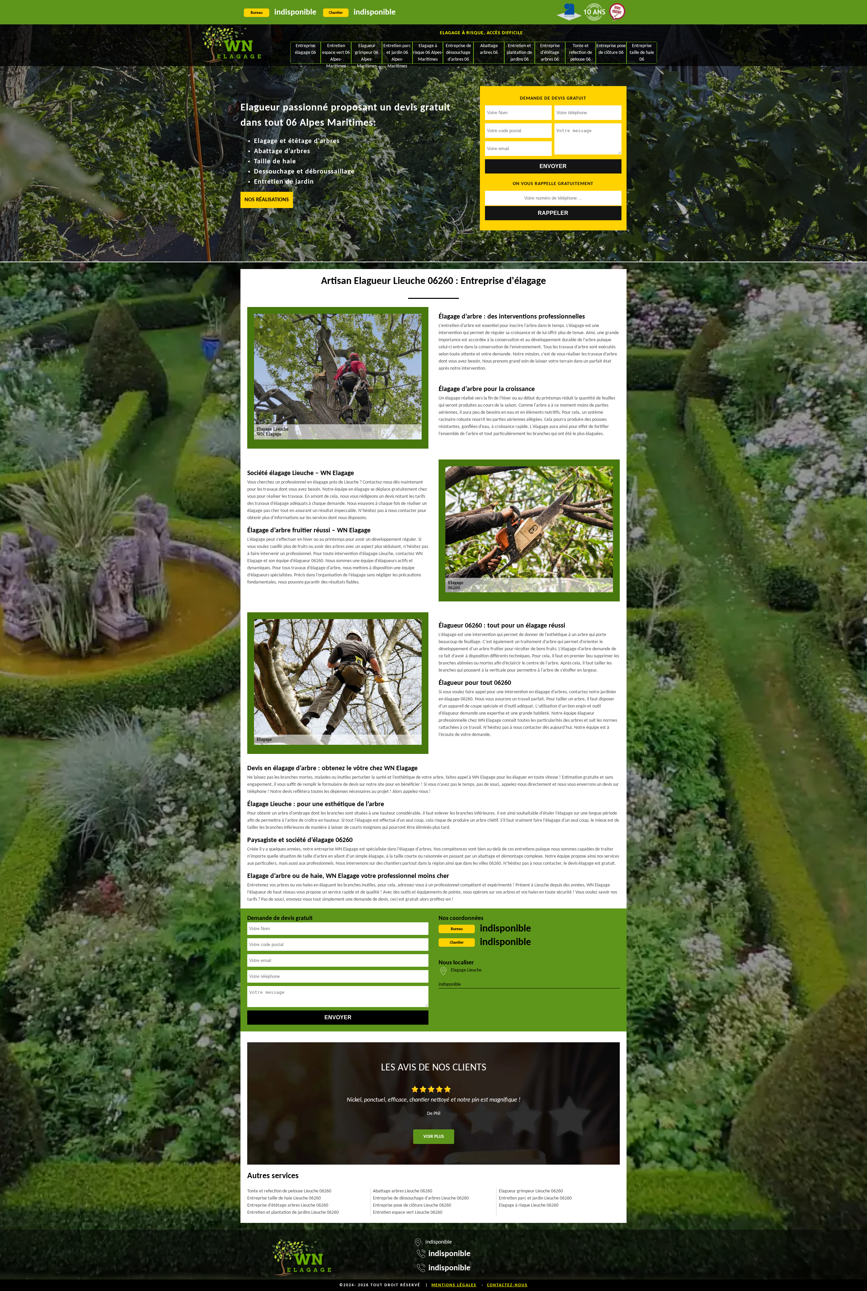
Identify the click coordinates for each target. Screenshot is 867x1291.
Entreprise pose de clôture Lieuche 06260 (412, 1205)
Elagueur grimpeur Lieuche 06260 (531, 1191)
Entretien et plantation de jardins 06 (519, 52)
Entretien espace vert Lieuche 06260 (407, 1212)
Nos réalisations (267, 200)
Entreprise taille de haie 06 (642, 52)
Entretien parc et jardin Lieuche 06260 (535, 1198)
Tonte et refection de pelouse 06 (580, 52)
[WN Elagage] (231, 45)
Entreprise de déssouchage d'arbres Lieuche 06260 (421, 1198)
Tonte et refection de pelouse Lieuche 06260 (289, 1191)
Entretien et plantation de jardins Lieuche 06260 (293, 1212)
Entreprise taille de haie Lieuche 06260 (284, 1198)
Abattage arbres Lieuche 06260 (402, 1191)
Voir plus (433, 1136)
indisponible (295, 12)
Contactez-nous (507, 1285)
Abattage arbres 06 (489, 49)
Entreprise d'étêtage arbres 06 (550, 52)
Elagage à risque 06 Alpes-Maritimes (428, 52)
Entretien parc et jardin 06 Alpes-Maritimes (397, 53)
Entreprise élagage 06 (305, 49)
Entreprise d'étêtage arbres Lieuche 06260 (287, 1205)
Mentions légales (454, 1285)
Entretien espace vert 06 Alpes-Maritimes (336, 53)
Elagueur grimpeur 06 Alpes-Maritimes (366, 53)
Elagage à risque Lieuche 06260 (528, 1205)
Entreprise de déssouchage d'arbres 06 (458, 52)
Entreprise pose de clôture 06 (611, 49)
